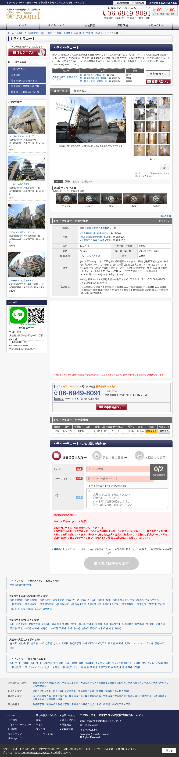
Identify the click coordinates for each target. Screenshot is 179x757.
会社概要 (12, 720)
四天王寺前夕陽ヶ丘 (122, 663)
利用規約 (58, 549)
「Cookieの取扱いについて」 (36, 752)
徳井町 (35, 628)
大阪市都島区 (17, 600)
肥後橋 (137, 667)
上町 (69, 628)
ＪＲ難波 (55, 667)
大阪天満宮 (104, 667)
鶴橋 (81, 663)
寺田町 (128, 667)
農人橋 (82, 624)
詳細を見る (151, 431)
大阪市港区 (58, 600)
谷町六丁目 (100, 75)
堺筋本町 (159, 643)
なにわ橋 (78, 667)
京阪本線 (107, 696)
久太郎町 (139, 624)
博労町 (74, 624)
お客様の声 (67, 729)
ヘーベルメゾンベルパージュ (22, 136)
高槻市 (161, 604)
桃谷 (144, 663)
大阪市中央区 (65, 76)
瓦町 (105, 624)
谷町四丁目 (75, 643)
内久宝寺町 (21, 624)
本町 (41, 643)
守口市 (13, 609)
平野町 (93, 628)
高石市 (38, 609)
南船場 (109, 628)
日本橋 (149, 643)
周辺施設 (66, 724)
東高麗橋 (56, 624)
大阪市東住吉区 (78, 604)
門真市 (29, 609)
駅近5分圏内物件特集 (21, 585)
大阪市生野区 (152, 600)
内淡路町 (160, 624)
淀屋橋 (34, 643)
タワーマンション (45, 734)
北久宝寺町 (34, 624)
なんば (56, 643)
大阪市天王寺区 (88, 600)
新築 (38, 720)
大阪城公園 (24, 643)
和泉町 (117, 628)
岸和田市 (152, 604)
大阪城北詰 (66, 667)
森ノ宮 (13, 643)
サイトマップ (15, 734)
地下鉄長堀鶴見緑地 (89, 78)
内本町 (101, 628)
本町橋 (27, 628)
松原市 (21, 609)
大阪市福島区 (32, 600)
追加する (164, 431)
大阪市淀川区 (94, 604)
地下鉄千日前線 (87, 81)
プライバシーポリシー (78, 549)
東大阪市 (47, 609)
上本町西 (104, 228)
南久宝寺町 (115, 624)
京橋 (121, 667)
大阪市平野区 (126, 604)
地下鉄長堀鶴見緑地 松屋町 (25, 86)
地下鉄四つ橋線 (54, 699)
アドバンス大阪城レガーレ (21, 232)
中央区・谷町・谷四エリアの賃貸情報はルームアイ (112, 715)
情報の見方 (165, 216)
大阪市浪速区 (105, 600)
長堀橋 (111, 643)
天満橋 (65, 643)
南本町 (76, 628)
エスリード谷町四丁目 (19, 184)
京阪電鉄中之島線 (123, 696)
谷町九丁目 (102, 81)
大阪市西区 (45, 600)
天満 (92, 691)
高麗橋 (13, 628)
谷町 (12, 624)
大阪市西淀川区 (121, 600)
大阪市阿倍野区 (46, 604)
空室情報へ (157, 73)
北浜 (12, 648)
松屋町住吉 (128, 624)
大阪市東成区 (137, 600)
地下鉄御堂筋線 (143, 696)
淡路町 (85, 628)
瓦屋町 (62, 628)
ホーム (11, 715)
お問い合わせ (69, 715)
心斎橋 (48, 643)
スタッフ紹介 (69, 720)
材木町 (90, 624)
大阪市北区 (140, 604)
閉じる (169, 750)
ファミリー (42, 729)
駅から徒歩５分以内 (46, 715)
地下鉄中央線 (55, 696)
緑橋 (86, 667)
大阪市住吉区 (62, 604)
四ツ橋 (159, 663)
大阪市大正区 (72, 600)
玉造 (20, 628)
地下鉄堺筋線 (71, 696)
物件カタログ (15, 738)
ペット (39, 724)
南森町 (114, 667)
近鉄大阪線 (38, 699)
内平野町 (150, 624)
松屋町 (104, 78)
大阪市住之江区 (110, 604)
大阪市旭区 (15, 604)
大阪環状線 (158, 696)
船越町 (44, 628)
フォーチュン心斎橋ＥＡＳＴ (22, 280)
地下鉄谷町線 (86, 75)
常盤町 (65, 624)
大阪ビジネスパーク (134, 643)
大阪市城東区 (29, 604)
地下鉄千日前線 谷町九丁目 (25, 92)
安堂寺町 (46, 624)
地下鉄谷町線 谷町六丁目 (24, 80)
